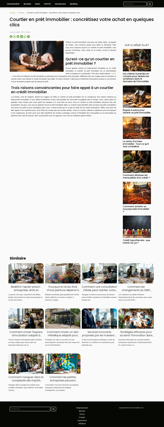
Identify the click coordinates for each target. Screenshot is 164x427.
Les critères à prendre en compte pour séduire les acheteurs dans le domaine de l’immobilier (136, 77)
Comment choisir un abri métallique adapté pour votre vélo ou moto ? (63, 335)
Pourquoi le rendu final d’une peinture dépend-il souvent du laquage (63, 290)
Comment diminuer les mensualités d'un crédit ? (136, 176)
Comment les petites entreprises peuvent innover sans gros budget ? (63, 380)
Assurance (60, 4)
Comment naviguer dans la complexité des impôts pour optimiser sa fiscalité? (26, 380)
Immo (37, 4)
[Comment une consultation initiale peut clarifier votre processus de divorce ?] (99, 273)
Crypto (47, 4)
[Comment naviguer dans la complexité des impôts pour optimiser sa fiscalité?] (26, 363)
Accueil (12, 12)
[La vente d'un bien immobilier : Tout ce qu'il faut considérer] (137, 127)
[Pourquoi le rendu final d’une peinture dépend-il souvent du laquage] (62, 273)
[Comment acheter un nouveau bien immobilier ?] (137, 193)
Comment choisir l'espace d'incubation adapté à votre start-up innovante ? (26, 335)
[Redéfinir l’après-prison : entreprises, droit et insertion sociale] (26, 273)
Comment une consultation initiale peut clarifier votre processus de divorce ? (99, 290)
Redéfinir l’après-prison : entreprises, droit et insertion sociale (26, 290)
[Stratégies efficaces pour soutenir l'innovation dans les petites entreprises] (136, 318)
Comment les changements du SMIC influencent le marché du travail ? (136, 292)
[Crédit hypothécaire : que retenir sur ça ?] (137, 226)
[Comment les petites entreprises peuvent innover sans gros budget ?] (62, 363)
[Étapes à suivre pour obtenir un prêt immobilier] (137, 96)
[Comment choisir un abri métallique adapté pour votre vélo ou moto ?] (62, 318)
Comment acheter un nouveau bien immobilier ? (136, 209)
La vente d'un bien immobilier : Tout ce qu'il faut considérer (136, 144)
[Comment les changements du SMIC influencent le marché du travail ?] (136, 273)
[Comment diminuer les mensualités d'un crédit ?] (137, 161)
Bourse (27, 4)
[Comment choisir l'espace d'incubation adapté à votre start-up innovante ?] (26, 318)
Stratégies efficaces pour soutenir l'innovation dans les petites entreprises (136, 335)
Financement (13, 4)
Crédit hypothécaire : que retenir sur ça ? (136, 241)
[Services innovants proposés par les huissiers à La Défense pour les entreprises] (99, 318)
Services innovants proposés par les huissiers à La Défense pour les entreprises (99, 337)
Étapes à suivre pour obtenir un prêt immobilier (137, 111)
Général (74, 4)
